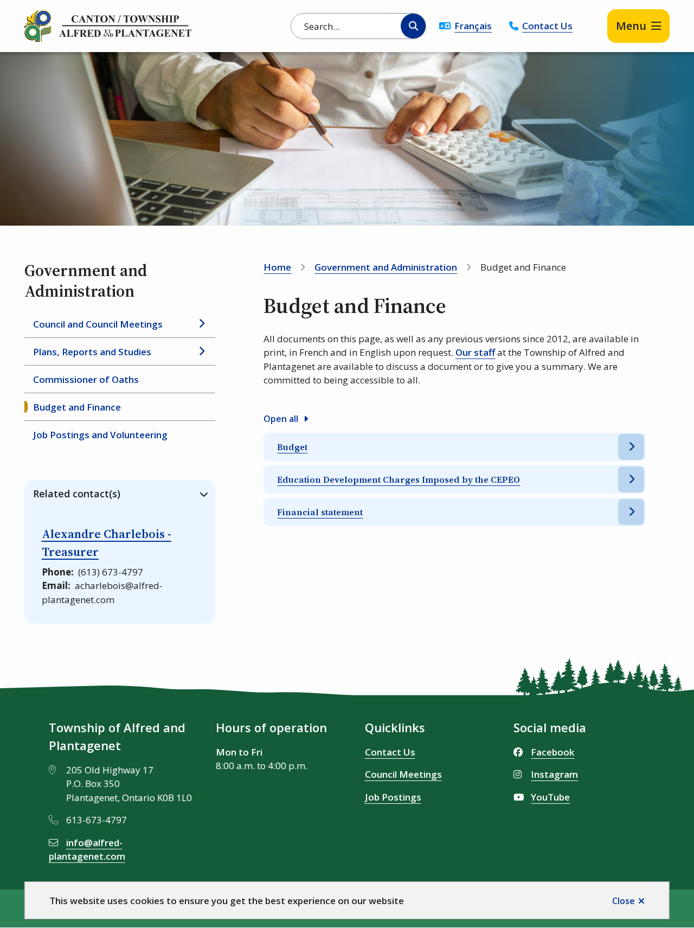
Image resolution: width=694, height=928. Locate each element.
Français (473, 26)
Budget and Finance (77, 407)
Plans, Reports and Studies (92, 351)
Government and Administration (385, 267)
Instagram (554, 774)
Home (277, 267)
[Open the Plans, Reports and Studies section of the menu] (201, 351)
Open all (281, 419)
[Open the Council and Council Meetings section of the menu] (201, 323)
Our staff (475, 352)
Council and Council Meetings (98, 324)
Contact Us (547, 26)
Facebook (552, 752)
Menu (631, 25)
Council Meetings (403, 774)
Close (623, 901)
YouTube (550, 797)
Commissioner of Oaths (86, 379)
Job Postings (393, 797)
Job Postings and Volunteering (100, 434)
